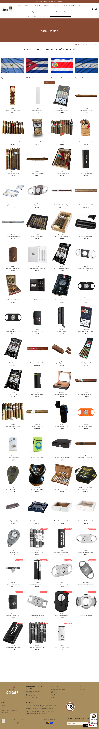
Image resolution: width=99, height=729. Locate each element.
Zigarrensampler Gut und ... (61, 142)
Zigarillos (27, 6)
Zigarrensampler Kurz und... (13, 142)
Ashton (61, 171)
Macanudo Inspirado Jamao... (86, 394)
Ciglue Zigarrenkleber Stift (13, 236)
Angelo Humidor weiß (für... (61, 521)
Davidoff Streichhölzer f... (37, 110)
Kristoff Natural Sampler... (13, 394)
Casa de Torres (61, 234)
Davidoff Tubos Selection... (37, 268)
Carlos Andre (37, 361)
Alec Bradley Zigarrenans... (61, 300)
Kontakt (3, 708)
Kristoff (37, 234)
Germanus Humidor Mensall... (86, 521)
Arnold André (86, 329)
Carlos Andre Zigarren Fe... (37, 394)
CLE (62, 487)
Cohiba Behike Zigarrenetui (13, 647)
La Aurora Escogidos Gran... (86, 458)
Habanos (13, 645)
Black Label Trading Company (86, 487)
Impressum (82, 689)
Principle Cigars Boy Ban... (86, 363)
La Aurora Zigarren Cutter (13, 331)
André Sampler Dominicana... (86, 331)
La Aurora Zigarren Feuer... (13, 458)
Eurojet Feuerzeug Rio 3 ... (37, 584)
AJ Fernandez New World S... (37, 142)
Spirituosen (55, 6)
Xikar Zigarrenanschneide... (13, 489)
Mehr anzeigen (49, 83)
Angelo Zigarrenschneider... (37, 205)
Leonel (37, 550)
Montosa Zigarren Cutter (86, 426)
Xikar (13, 487)
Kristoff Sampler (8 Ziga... (37, 236)
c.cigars (13, 140)
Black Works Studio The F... (86, 489)
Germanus (61, 392)
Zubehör (46, 6)
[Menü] (96, 714)
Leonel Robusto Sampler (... (37, 552)
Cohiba (13, 203)
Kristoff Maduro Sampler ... (61, 268)
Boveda (13, 234)
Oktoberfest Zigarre (37, 426)
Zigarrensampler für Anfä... (13, 426)
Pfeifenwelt (37, 6)
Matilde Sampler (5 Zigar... (61, 110)
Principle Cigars (86, 361)
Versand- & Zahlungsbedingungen (9, 710)
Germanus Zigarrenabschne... (86, 584)
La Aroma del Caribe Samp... (61, 173)
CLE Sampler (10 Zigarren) (61, 489)
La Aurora (86, 456)
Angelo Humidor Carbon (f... (61, 394)
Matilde (61, 108)
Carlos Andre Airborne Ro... (37, 363)
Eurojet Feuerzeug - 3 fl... (61, 426)
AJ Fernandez (37, 140)
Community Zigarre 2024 (37, 173)
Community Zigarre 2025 (86, 205)
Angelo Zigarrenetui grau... (13, 521)
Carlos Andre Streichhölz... (86, 173)
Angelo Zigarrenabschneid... (86, 552)
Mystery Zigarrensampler (86, 142)
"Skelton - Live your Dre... (13, 616)
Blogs (65, 12)
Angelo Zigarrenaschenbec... (13, 205)
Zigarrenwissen (36, 12)
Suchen (3, 705)
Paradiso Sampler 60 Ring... (13, 300)
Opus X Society (86, 582)
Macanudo (86, 392)
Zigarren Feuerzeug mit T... (37, 458)
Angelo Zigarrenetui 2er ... (86, 236)
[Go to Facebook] (15, 723)
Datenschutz (83, 692)
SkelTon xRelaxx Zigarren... (13, 584)
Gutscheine (47, 12)
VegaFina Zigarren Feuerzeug (61, 647)
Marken (80, 6)
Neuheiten (57, 12)
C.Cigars (37, 171)
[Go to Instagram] (18, 723)
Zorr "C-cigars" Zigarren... (37, 331)
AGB (81, 694)
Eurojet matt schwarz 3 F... (62, 331)
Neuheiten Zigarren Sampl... (37, 647)
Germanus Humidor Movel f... (62, 458)
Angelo (37, 203)
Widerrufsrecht (4, 712)
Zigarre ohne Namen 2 (86, 110)
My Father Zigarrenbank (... (37, 489)
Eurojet (61, 329)
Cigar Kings (37, 424)
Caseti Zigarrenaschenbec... (37, 521)
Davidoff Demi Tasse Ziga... (61, 205)
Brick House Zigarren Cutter (86, 300)
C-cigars (13, 108)
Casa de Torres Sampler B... (61, 236)
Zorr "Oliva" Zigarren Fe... (13, 268)
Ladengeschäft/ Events (68, 6)
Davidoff (61, 203)
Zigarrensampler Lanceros (13, 173)
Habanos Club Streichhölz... (61, 552)
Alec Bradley (62, 298)
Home (46, 28)
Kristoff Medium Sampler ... (13, 363)
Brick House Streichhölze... (13, 110)
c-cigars (86, 108)
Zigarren (19, 6)
